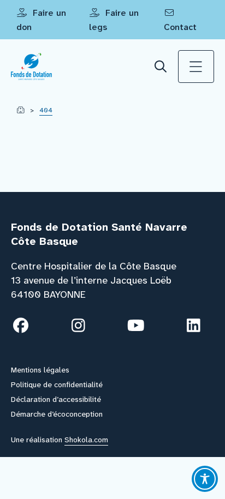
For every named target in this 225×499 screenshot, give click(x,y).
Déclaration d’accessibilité (56, 399)
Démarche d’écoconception (57, 414)
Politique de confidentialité (57, 384)
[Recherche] (161, 66)
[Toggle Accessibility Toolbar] (205, 479)
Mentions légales (40, 370)
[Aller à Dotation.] (20, 110)
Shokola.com (86, 439)
